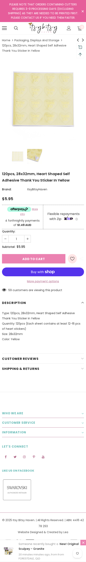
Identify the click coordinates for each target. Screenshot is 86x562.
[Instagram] (24, 456)
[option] (43, 100)
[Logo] (43, 28)
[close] (83, 11)
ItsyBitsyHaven (37, 189)
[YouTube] (43, 456)
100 (10, 290)
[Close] (83, 542)
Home (6, 40)
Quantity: (8, 231)
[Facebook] (5, 456)
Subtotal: (8, 247)
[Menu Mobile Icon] (4, 28)
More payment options (43, 281)
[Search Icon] (16, 28)
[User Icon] (69, 28)
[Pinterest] (33, 456)
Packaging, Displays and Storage (36, 40)
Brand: (6, 189)
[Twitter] (15, 456)
